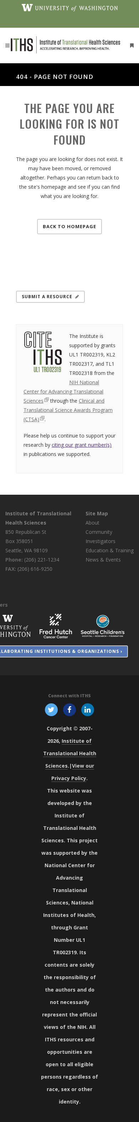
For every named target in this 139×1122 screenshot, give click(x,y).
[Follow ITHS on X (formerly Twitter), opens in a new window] (51, 709)
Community (99, 531)
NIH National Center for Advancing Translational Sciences (63, 391)
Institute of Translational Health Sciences (69, 753)
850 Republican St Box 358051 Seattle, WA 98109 (26, 541)
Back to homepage (69, 226)
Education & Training (110, 550)
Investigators (100, 541)
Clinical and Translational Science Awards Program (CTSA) (68, 410)
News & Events (103, 559)
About (92, 522)
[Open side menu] (130, 45)
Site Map (97, 513)
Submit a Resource (47, 297)
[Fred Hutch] (56, 625)
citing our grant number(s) (82, 444)
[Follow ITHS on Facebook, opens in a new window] (69, 709)
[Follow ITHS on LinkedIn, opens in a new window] (88, 709)
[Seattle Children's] (103, 625)
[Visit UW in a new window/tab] (70, 7)
